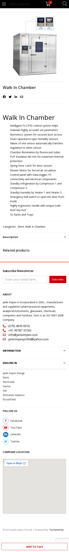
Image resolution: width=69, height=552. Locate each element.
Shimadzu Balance (14, 395)
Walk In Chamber (35, 226)
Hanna (6, 386)
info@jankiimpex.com (23, 335)
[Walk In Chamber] (4, 97)
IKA (5, 390)
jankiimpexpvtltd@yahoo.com (28, 339)
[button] (16, 420)
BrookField (9, 399)
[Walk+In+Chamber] (10, 97)
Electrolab (9, 382)
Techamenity (56, 529)
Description (10, 237)
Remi (21, 226)
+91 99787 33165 (19, 330)
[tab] (34, 237)
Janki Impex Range (14, 373)
